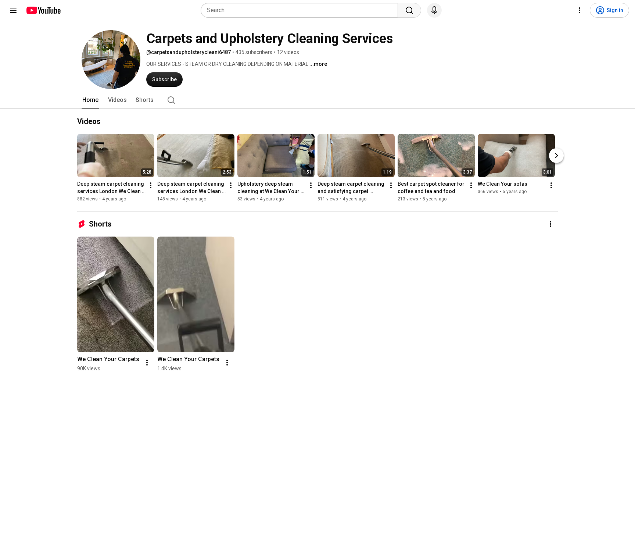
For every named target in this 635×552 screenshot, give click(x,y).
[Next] (556, 155)
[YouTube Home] (43, 10)
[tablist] (317, 100)
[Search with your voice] (434, 10)
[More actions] (150, 185)
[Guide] (13, 10)
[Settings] (579, 10)
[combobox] (301, 10)
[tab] (90, 100)
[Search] (409, 10)
